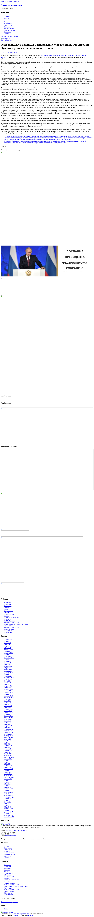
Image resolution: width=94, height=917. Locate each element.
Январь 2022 (8, 731)
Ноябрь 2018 (8, 794)
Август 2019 (8, 779)
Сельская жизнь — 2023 (11, 622)
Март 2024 (7, 687)
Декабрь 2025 (8, 653)
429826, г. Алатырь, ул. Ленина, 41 (16, 830)
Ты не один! (8, 626)
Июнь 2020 (7, 762)
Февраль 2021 (8, 749)
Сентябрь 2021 (9, 737)
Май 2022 (7, 724)
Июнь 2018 (7, 802)
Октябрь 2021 (8, 735)
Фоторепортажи (9, 28)
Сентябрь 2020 (9, 757)
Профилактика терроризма (9, 902)
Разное (6, 616)
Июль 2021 (7, 740)
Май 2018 (7, 803)
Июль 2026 (7, 641)
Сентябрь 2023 (9, 697)
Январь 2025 (8, 671)
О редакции (8, 23)
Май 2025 (7, 664)
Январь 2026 (8, 651)
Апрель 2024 (8, 686)
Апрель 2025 (8, 666)
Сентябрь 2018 (9, 797)
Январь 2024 (8, 691)
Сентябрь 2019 (9, 777)
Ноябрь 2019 (8, 774)
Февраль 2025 (8, 669)
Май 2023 (7, 704)
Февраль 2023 (8, 709)
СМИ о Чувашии (9, 621)
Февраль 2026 (8, 649)
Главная (6, 22)
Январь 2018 (8, 810)
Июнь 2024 (7, 682)
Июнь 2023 (7, 702)
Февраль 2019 (8, 789)
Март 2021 (7, 747)
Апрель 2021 (8, 745)
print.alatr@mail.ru (10, 835)
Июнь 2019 (7, 782)
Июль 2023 (7, 701)
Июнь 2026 (7, 643)
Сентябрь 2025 (9, 658)
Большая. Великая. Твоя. (12, 617)
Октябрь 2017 (8, 815)
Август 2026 (8, 639)
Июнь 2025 (7, 663)
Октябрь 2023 (8, 696)
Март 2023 (7, 707)
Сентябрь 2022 (9, 717)
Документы (8, 25)
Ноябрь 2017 (8, 813)
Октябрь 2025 (8, 656)
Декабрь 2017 (8, 812)
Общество (7, 602)
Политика (7, 604)
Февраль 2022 (8, 729)
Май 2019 (7, 784)
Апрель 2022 (8, 726)
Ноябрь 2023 (8, 694)
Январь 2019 (8, 790)
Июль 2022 (7, 721)
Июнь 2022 (7, 722)
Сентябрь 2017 (9, 817)
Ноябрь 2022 (8, 714)
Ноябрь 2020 (8, 754)
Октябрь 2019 (8, 775)
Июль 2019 (7, 780)
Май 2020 (7, 764)
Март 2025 (7, 668)
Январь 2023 (8, 711)
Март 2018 (7, 807)
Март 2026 (7, 648)
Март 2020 (7, 767)
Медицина (7, 612)
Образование (8, 611)
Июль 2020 (7, 760)
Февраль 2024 (8, 689)
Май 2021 (7, 744)
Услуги (6, 33)
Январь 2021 (8, 750)
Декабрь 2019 (8, 772)
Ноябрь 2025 (8, 654)
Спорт (6, 609)
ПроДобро (7, 619)
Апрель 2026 (8, 646)
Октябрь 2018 (8, 795)
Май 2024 (7, 684)
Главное (3, 40)
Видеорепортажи (9, 30)
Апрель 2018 (8, 805)
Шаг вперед (8, 631)
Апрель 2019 (8, 785)
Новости (7, 27)
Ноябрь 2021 (8, 734)
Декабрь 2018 (8, 792)
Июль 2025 (7, 661)
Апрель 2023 (8, 706)
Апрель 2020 (8, 765)
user (15, 52)
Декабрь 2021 (8, 732)
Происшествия (9, 614)
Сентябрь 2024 (9, 677)
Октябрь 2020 (8, 755)
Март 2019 (7, 787)
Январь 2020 (8, 770)
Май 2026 (7, 644)
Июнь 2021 (7, 742)
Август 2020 (8, 759)
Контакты (7, 32)
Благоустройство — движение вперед (16, 624)
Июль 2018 (7, 800)
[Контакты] (5, 824)
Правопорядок (8, 632)
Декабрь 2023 (8, 692)
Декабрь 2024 (8, 672)
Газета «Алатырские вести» (12, 5)
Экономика (7, 606)
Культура (7, 607)
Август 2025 (8, 659)
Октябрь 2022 (8, 716)
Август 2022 (8, 719)
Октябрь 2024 (8, 676)
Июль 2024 (7, 681)
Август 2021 (8, 739)
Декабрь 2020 (8, 752)
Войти (6, 909)
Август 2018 (8, 798)
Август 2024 (8, 679)
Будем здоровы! (9, 629)
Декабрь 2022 (8, 712)
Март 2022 (7, 727)
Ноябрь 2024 (8, 674)
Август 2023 (8, 699)
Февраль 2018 (8, 808)
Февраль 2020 (8, 769)
